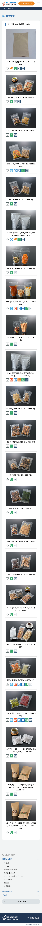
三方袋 (6, 866)
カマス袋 (7, 886)
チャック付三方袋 (10, 870)
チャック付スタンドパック (14, 876)
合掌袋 (6, 863)
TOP (3, 8)
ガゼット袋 (8, 879)
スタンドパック (9, 873)
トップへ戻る (21, 901)
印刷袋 (6, 883)
